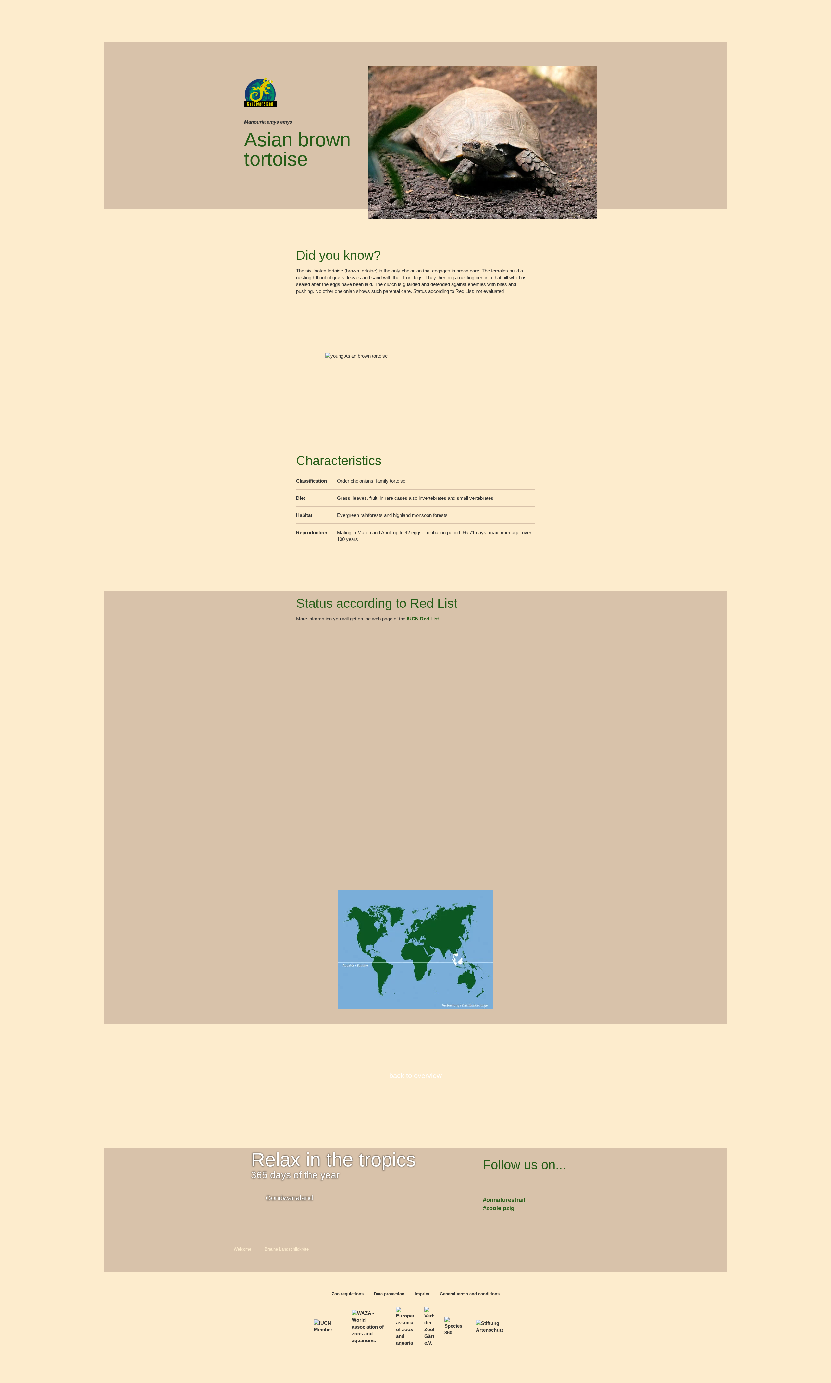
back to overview (415, 1076)
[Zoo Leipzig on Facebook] (490, 1184)
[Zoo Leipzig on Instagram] (530, 1184)
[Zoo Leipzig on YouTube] (510, 1184)
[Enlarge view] (415, 374)
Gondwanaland (289, 1198)
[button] (811, 1363)
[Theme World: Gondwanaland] (260, 97)
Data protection (389, 1294)
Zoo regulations (348, 1294)
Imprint (422, 1294)
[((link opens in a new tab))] (328, 1326)
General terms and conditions (470, 1294)
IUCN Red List (423, 619)
